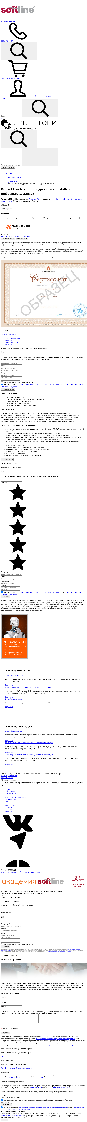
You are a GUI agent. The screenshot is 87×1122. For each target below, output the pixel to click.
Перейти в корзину (8, 1068)
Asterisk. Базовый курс (13, 731)
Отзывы (8, 812)
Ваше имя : (5, 924)
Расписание (9, 792)
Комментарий (41, 1012)
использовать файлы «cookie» (12, 1116)
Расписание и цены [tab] (13, 338)
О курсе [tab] (8, 340)
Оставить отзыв (7, 459)
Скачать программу (8, 334)
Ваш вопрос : (6, 937)
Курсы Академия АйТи (14, 675)
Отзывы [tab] (8, 344)
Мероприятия (10, 800)
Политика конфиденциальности (32, 872)
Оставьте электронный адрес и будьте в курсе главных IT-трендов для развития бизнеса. (38, 1100)
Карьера (8, 807)
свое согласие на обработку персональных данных (55, 1039)
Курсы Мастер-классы (13, 699)
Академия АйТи (11, 182)
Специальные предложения (16, 797)
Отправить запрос (8, 389)
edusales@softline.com (9, 21)
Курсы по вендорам (13, 177)
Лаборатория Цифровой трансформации (69, 199)
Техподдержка (11, 794)
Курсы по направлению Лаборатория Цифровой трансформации (30, 687)
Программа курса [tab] (12, 342)
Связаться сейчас (8, 239)
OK (2, 1056)
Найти (4, 167)
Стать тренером (21, 239)
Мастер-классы (7, 201)
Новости (8, 802)
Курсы (7, 790)
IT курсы (8, 173)
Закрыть (11, 167)
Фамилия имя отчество (10, 993)
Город (3, 998)
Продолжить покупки (24, 1068)
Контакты (9, 810)
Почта (4, 1002)
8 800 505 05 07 (14, 1078)
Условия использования (10, 872)
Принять (4, 1120)
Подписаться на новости (10, 79)
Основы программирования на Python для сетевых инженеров (29, 755)
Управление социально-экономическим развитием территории (29, 743)
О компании (10, 805)
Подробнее (9, 685)
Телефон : (5, 928)
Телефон (4, 1007)
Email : (4, 933)
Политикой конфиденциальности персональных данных (38, 384)
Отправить (5, 596)
